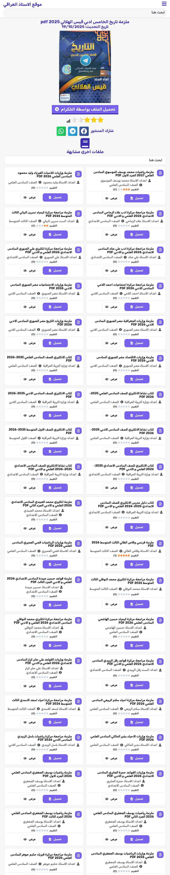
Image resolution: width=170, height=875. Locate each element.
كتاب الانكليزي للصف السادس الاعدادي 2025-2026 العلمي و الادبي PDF (124, 467)
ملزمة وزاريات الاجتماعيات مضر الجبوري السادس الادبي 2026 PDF (41, 286)
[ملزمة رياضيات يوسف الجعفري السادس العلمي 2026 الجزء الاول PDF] (78, 773)
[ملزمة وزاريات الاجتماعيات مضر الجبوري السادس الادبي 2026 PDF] (78, 286)
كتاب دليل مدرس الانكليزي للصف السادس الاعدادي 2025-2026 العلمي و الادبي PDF (126, 504)
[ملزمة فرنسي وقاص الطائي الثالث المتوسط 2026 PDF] (160, 543)
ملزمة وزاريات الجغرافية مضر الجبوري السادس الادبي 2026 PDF (124, 322)
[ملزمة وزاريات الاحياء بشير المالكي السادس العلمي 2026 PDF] (160, 737)
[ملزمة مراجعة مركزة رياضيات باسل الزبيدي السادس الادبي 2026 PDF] (78, 737)
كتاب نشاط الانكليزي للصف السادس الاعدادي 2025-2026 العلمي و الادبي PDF (43, 467)
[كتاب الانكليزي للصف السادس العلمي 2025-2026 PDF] (78, 358)
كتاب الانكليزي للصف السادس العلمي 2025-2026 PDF (39, 359)
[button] (85, 109)
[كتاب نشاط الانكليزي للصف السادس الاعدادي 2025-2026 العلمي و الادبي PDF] (78, 467)
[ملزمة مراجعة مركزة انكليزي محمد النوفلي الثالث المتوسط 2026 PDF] (160, 580)
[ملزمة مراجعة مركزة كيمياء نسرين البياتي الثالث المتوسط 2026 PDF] (78, 213)
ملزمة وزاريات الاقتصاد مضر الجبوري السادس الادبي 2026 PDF (125, 359)
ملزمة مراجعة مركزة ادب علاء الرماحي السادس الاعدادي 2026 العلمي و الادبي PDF (123, 214)
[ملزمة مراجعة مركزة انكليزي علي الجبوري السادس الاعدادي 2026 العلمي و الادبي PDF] (78, 250)
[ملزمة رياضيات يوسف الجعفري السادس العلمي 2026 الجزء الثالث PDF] (78, 814)
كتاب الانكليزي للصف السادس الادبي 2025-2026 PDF (40, 395)
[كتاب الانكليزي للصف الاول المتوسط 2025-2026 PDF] (78, 430)
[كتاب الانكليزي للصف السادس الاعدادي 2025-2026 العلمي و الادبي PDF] (160, 467)
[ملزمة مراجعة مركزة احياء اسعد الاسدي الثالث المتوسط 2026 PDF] (78, 701)
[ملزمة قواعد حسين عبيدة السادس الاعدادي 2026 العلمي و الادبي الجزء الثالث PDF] (78, 579)
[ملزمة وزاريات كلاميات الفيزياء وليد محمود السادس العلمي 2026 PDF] (78, 174)
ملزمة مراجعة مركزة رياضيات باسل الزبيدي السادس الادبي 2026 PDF (44, 738)
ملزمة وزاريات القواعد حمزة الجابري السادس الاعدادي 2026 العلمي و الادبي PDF (125, 774)
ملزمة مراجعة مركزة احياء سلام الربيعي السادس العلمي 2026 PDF (123, 702)
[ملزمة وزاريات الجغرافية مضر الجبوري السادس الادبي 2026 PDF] (160, 322)
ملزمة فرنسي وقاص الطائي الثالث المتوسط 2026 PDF (123, 544)
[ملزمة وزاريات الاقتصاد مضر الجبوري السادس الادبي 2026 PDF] (160, 358)
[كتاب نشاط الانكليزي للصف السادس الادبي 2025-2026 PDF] (160, 430)
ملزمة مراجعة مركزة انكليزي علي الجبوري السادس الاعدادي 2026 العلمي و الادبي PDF (39, 250)
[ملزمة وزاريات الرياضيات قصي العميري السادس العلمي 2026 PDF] (78, 543)
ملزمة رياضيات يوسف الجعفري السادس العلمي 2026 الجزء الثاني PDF (123, 814)
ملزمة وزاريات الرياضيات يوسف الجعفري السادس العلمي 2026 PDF (122, 855)
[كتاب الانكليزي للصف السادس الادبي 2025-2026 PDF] (78, 394)
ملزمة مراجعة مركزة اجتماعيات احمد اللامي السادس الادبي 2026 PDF (125, 286)
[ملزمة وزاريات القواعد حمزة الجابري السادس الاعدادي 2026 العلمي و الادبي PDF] (160, 773)
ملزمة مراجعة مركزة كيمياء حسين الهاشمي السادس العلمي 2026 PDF (126, 620)
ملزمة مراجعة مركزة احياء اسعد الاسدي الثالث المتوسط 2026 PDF (42, 702)
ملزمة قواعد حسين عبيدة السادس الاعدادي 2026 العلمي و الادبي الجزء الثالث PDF (39, 580)
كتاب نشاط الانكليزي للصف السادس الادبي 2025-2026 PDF (122, 431)
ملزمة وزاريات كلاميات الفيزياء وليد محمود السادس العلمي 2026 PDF (45, 174)
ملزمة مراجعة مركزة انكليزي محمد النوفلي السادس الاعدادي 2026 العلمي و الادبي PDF (43, 620)
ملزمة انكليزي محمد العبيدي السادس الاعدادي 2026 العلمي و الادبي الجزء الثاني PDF (41, 503)
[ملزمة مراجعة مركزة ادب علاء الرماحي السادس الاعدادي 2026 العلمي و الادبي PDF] (160, 213)
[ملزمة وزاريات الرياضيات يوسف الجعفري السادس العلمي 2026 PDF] (160, 854)
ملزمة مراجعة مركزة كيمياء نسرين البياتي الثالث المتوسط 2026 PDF (42, 214)
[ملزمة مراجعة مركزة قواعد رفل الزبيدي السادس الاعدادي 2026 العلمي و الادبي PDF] (160, 661)
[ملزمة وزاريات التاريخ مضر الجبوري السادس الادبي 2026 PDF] (78, 322)
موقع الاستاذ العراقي (22, 4)
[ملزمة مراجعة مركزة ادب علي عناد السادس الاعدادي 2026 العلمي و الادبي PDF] (160, 250)
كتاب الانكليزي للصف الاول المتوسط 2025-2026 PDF (40, 431)
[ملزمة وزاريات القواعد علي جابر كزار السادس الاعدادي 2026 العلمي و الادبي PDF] (78, 660)
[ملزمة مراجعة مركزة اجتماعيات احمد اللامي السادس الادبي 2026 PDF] (160, 286)
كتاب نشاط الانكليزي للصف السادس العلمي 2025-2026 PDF (121, 395)
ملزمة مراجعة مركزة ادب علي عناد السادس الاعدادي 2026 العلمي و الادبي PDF (126, 250)
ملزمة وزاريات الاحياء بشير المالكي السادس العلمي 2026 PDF (122, 738)
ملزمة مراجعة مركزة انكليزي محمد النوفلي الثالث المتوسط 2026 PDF (122, 581)
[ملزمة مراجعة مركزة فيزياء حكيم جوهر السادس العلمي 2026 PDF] (78, 855)
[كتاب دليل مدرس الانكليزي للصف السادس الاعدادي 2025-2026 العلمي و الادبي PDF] (160, 504)
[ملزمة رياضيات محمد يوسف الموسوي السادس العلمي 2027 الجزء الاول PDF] (160, 173)
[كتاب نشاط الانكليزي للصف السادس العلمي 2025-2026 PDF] (160, 394)
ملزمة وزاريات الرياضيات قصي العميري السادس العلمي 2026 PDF (42, 544)
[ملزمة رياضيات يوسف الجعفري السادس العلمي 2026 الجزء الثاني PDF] (160, 814)
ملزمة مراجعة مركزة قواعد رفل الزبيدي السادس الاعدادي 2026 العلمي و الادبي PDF (123, 662)
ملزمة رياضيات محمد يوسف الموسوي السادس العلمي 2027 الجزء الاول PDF (124, 173)
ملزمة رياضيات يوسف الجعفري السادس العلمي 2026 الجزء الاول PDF (41, 774)
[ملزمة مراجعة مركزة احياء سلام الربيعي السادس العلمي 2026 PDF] (160, 701)
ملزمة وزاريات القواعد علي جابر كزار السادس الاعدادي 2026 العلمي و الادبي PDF (44, 661)
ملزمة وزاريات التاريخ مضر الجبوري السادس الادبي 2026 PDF (40, 322)
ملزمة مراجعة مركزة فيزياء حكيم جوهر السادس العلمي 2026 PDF (41, 856)
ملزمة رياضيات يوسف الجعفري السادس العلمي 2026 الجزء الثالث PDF (41, 814)
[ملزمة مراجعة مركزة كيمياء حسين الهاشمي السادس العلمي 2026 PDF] (160, 620)
